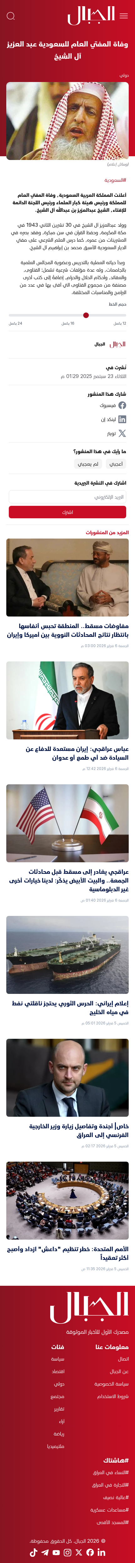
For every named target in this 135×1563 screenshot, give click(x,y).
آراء (61, 1421)
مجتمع (57, 1396)
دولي (124, 75)
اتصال (123, 1359)
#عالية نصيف (116, 1497)
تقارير (59, 1409)
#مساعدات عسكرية (109, 1510)
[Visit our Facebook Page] (90, 1552)
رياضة (59, 1433)
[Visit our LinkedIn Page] (101, 1552)
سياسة (57, 1359)
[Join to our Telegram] (45, 1552)
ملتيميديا (55, 1446)
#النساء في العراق (111, 1472)
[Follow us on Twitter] (79, 1552)
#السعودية (115, 180)
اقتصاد (58, 1371)
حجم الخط (117, 304)
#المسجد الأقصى (113, 1522)
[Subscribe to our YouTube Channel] (56, 1552)
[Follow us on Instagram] (67, 1552)
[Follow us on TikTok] (33, 1552)
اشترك (67, 512)
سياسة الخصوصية (111, 1384)
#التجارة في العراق (110, 1485)
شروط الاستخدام (113, 1396)
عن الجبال (119, 1371)
